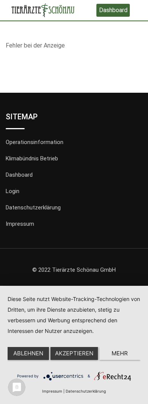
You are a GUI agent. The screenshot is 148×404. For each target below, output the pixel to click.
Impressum (20, 223)
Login (12, 191)
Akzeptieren (74, 353)
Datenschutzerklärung (33, 207)
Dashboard (113, 10)
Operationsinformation (34, 142)
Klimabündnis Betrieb (32, 158)
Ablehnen (28, 353)
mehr (120, 353)
